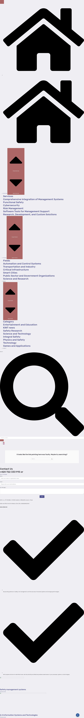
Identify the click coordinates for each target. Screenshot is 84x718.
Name (1, 476)
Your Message (2, 487)
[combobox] (42, 438)
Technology (9, 342)
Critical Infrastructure (16, 269)
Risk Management (13, 208)
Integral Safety (11, 336)
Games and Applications (16, 345)
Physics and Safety (14, 339)
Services (8, 196)
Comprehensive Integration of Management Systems (33, 199)
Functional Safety (13, 202)
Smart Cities (10, 272)
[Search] (2, 440)
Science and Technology (17, 333)
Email (1, 481)
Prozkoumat (3, 691)
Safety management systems (13, 689)
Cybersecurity (11, 205)
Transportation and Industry (19, 266)
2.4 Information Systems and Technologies (19, 715)
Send (42, 496)
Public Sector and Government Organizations (29, 275)
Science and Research (15, 278)
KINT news (9, 327)
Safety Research (12, 330)
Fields (6, 260)
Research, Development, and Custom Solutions (30, 214)
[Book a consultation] (77, 715)
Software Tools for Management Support (26, 211)
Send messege (3, 474)
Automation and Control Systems (22, 263)
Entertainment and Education (20, 324)
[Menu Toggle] (2, 2)
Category (8, 321)
